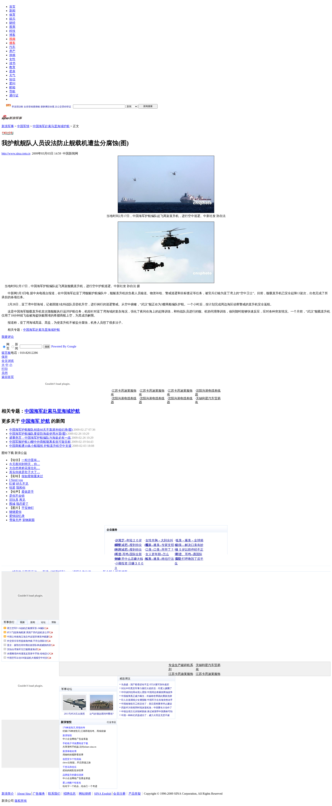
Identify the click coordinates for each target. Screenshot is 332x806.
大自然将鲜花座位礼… (24, 468)
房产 (12, 51)
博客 (12, 35)
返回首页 (8, 377)
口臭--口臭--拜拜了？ (159, 549)
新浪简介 (8, 793)
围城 (12, 503)
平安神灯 (28, 507)
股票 (12, 26)
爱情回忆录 (17, 516)
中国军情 (23, 126)
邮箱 (12, 87)
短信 (12, 79)
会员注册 (119, 793)
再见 (22, 499)
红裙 (12, 483)
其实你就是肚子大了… (24, 472)
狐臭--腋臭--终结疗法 (159, 558)
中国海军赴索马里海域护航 (51, 126)
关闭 (5, 373)
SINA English (102, 793)
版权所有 (21, 800)
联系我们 (54, 793)
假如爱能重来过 (32, 476)
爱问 (12, 83)
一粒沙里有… (31, 460)
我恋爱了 (22, 503)
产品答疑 (135, 793)
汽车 (12, 47)
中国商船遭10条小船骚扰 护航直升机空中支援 (40, 445)
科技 (12, 30)
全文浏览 (8, 360)
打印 (5, 369)
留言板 (6, 352)
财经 (12, 22)
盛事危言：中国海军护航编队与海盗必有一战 (40, 437)
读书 (12, 63)
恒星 (12, 487)
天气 (12, 75)
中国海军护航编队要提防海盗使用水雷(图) (37, 433)
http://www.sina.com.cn (16, 153)
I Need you (16, 480)
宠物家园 (28, 520)
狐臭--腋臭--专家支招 (159, 545)
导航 (12, 91)
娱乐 (12, 18)
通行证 (13, 95)
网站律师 (85, 793)
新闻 (12, 10)
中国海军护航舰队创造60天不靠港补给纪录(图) (41, 429)
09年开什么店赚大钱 (129, 558)
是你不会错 (17, 495)
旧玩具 (13, 499)
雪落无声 (15, 520)
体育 (12, 14)
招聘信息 (69, 793)
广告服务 (39, 793)
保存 (5, 356)
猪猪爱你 (15, 512)
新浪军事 (8, 126)
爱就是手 (28, 491)
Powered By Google (63, 346)
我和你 (20, 487)
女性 (12, 59)
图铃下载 (8, 453)
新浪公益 (21, 453)
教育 (12, 67)
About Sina (24, 793)
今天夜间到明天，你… (24, 464)
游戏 (12, 55)
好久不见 (22, 483)
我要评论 (8, 336)
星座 (12, 71)
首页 (12, 6)
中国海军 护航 (35, 421)
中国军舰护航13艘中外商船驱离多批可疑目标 (40, 441)
